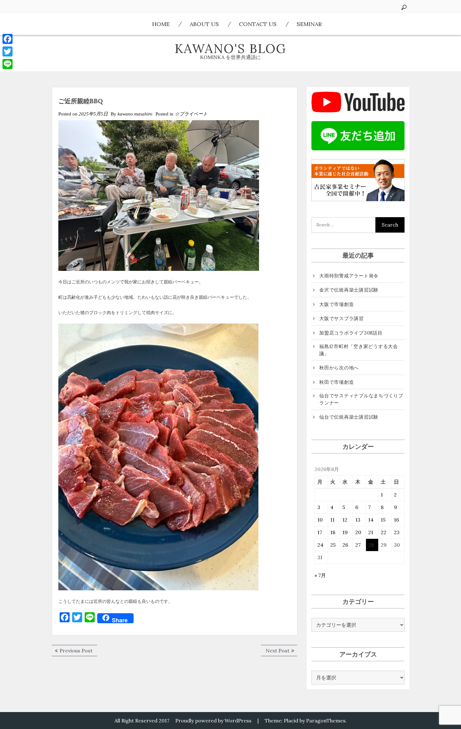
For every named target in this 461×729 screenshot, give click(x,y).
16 (396, 520)
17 (319, 532)
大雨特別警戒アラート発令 (349, 276)
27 (358, 545)
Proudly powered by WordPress (213, 720)
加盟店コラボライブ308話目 (351, 333)
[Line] (7, 64)
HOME (161, 24)
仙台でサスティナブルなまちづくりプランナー (361, 399)
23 (397, 532)
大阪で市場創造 (336, 304)
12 (344, 520)
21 (370, 532)
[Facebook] (7, 39)
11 (332, 520)
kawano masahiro (135, 113)
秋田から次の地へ (339, 368)
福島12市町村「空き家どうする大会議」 (358, 349)
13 (357, 520)
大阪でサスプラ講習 (341, 318)
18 (332, 532)
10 (320, 520)
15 (383, 520)
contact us (258, 24)
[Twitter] (7, 51)
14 (371, 520)
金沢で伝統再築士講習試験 (349, 290)
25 (333, 545)
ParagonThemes (326, 720)
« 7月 (320, 575)
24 (320, 545)
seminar (309, 24)
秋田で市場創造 (336, 382)
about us (204, 24)
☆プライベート (191, 113)
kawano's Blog (230, 48)
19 (345, 532)
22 (383, 532)
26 (345, 545)
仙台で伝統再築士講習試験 (349, 417)
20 (358, 532)
